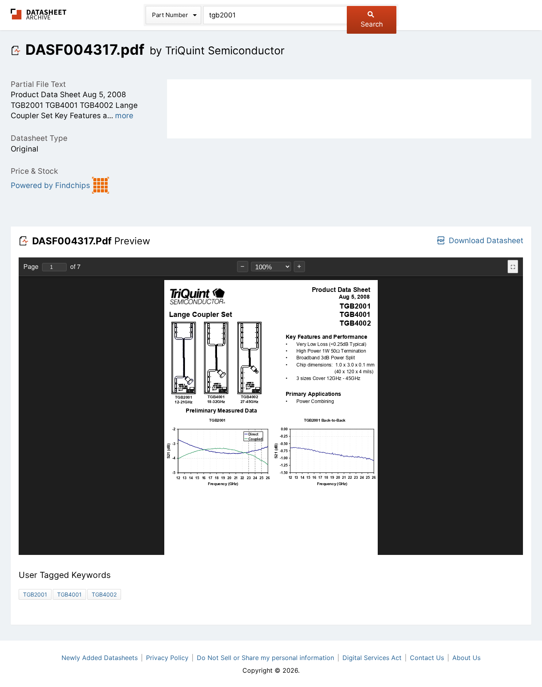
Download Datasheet (486, 240)
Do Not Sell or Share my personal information (265, 658)
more (124, 115)
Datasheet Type (39, 138)
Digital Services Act (372, 658)
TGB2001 (35, 594)
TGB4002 (104, 594)
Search (372, 24)
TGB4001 (69, 594)
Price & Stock (34, 171)
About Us (466, 658)
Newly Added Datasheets (100, 658)
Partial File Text (38, 84)
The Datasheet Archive (39, 14)
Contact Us (427, 658)
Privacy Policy (167, 658)
